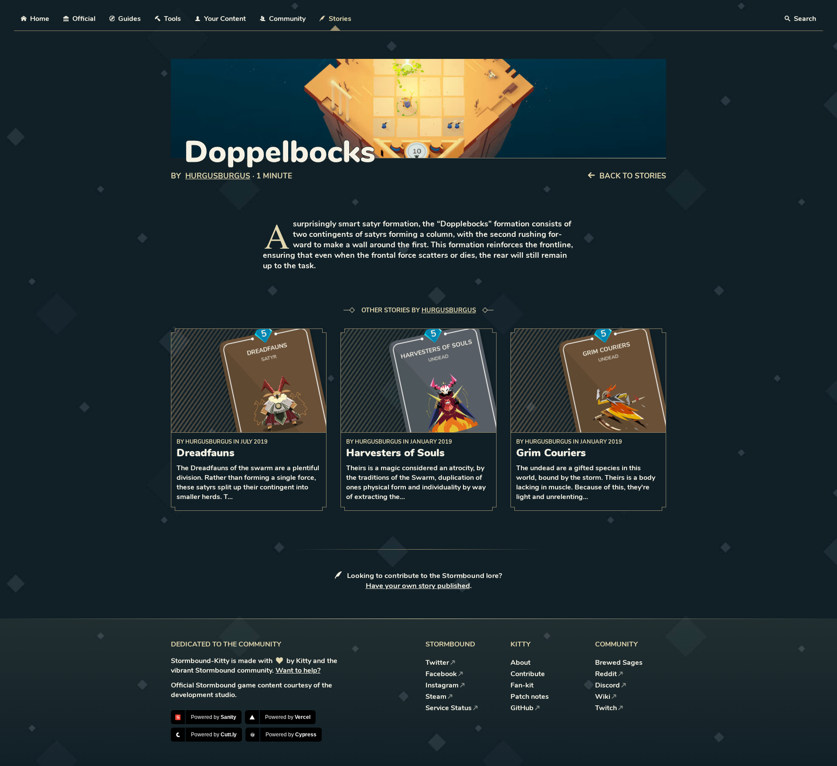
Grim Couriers (551, 453)
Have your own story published (418, 586)
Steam (435, 696)
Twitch (606, 708)
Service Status (448, 708)
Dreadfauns (206, 453)
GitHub (522, 708)
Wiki (602, 696)
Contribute (527, 674)
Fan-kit (522, 685)
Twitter (437, 662)
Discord (607, 685)
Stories (340, 19)
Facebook (441, 674)
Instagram (442, 685)
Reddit (606, 674)
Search (804, 19)
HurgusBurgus (217, 176)
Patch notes (529, 696)
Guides (129, 19)
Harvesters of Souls (395, 453)
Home (39, 19)
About (520, 662)
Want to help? (298, 670)
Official (83, 19)
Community (287, 19)
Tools (172, 19)
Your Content (225, 19)
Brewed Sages (619, 662)
